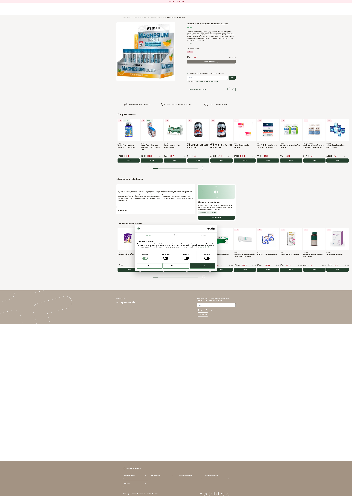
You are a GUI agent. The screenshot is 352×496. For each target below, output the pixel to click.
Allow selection (176, 266)
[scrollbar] (175, 168)
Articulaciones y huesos (155, 17)
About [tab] (203, 235)
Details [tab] (176, 235)
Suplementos (143, 17)
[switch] (165, 258)
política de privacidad (212, 81)
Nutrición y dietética (133, 17)
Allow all (202, 266)
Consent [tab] (148, 235)
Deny (149, 266)
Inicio (124, 17)
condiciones (199, 81)
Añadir (129, 160)
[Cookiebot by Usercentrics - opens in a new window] (207, 228)
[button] (162, 476)
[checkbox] (187, 81)
